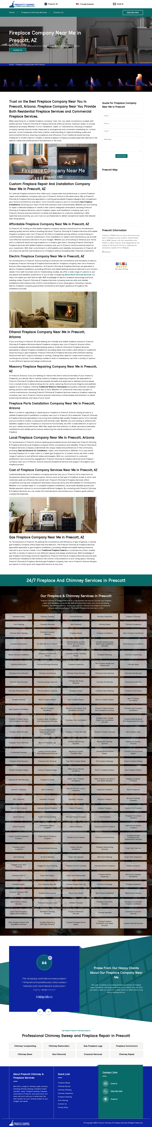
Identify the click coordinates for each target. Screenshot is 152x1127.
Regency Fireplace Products (133, 780)
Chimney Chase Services (76, 673)
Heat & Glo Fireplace (19, 808)
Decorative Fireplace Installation (133, 875)
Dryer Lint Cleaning (76, 857)
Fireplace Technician (133, 884)
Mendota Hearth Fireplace (76, 817)
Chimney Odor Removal (47, 761)
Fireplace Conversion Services (105, 903)
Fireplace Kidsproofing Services (104, 848)
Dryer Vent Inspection (133, 857)
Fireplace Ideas (19, 884)
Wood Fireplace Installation (133, 700)
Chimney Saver (133, 664)
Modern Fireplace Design (18, 770)
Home (11, 12)
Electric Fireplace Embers (104, 770)
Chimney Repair (105, 624)
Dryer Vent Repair (47, 875)
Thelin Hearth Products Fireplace (47, 837)
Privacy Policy (63, 1107)
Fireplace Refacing (105, 655)
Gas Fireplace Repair (76, 700)
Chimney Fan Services (133, 682)
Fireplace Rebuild (18, 700)
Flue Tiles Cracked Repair (76, 761)
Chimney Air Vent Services (19, 780)
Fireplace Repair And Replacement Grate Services (47, 732)
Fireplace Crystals (47, 780)
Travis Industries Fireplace (104, 827)
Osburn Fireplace (76, 808)
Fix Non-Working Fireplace (47, 644)
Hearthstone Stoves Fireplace (133, 827)
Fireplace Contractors (133, 691)
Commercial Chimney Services (76, 743)
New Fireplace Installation (133, 633)
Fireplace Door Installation (76, 720)
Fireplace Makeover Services (76, 913)
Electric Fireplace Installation (47, 709)
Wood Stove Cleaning (133, 893)
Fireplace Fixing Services (47, 903)
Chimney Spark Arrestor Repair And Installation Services (76, 644)
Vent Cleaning (19, 857)
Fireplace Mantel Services (133, 923)
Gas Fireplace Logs (133, 732)
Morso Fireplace (76, 827)
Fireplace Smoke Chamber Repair (76, 655)
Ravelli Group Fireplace (76, 837)
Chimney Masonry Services (47, 691)
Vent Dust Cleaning (104, 857)
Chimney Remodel (104, 913)
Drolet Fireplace (19, 827)
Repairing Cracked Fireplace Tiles (76, 752)
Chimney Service (76, 617)
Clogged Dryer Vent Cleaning (18, 866)
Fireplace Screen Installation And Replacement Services (133, 837)
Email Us (120, 4)
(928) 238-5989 (133, 13)
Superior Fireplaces (18, 790)
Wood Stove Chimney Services (19, 903)
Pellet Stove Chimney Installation (76, 770)
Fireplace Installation (105, 633)
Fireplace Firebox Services (76, 732)
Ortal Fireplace (104, 817)
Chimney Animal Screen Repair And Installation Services (105, 644)
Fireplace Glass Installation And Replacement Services (47, 720)
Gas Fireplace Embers (133, 770)
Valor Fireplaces (47, 790)
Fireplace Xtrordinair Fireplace (133, 817)
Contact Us (58, 12)
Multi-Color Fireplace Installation (76, 780)
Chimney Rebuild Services (47, 848)
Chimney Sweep (19, 617)
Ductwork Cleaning (104, 884)
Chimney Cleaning (47, 617)
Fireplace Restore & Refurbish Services (47, 923)
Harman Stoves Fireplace (47, 808)
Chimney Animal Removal (104, 837)
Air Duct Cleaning (47, 857)
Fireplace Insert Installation (19, 848)
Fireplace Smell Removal (19, 761)
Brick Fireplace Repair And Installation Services (19, 923)
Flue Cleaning (19, 624)
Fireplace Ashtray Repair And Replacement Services (133, 720)
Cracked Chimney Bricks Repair (133, 752)
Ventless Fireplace (76, 903)
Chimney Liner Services (19, 682)
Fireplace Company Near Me (18, 893)
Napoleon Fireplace (76, 799)
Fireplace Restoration (18, 644)
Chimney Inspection (104, 617)
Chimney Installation (133, 624)
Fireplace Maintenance (47, 893)
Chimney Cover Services (104, 673)
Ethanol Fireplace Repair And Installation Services (104, 709)
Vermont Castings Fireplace (133, 799)
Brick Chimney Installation (133, 644)
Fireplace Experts (133, 866)
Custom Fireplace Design (47, 770)
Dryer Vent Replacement (75, 875)
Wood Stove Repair (76, 893)
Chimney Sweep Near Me (76, 884)
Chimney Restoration (19, 664)
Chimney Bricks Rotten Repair (104, 752)
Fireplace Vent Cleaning (105, 691)
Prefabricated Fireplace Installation (133, 709)
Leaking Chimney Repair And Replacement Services (47, 752)
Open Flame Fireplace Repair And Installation (18, 913)
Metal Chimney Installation (18, 655)
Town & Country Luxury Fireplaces (76, 789)
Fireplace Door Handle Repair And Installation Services (104, 720)
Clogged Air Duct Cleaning (47, 866)
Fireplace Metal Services (18, 732)
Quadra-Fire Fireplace (133, 808)
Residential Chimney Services (104, 743)
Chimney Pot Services (104, 682)
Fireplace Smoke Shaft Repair (47, 655)
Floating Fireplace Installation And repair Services (104, 923)
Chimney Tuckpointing (133, 655)
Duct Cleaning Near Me (47, 884)
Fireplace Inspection (76, 664)
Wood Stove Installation (105, 893)
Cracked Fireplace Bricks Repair (76, 923)
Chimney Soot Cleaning (18, 633)
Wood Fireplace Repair (47, 700)
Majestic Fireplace (105, 799)
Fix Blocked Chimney (18, 752)
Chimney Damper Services (47, 682)
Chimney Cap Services (47, 673)
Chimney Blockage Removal (47, 664)
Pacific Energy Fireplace (47, 817)
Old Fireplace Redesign (104, 761)
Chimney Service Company (105, 866)
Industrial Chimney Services (133, 743)
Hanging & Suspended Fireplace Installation (133, 903)
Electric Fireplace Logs (47, 743)
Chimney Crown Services (18, 673)
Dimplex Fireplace (104, 808)
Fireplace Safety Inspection (104, 875)
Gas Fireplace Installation (18, 709)
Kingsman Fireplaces (105, 790)
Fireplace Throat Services (18, 743)
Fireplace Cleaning (133, 617)
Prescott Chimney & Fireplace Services (112, 1123)
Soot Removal (76, 624)
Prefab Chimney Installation (76, 848)
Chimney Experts (18, 875)
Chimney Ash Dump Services (76, 682)
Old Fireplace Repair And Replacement (104, 664)
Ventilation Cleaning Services (47, 913)
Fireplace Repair (76, 633)
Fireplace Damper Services (104, 732)
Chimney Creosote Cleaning (47, 633)
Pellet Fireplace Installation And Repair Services (104, 780)
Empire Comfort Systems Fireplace (18, 837)
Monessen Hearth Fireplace (47, 827)
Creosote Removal (47, 624)
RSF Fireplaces (18, 799)
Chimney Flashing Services (19, 691)
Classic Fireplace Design (133, 761)
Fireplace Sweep (76, 691)
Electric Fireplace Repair (104, 700)
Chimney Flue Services (133, 673)
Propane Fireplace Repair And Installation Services (18, 720)
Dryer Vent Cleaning (133, 848)
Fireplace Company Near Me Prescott (30, 65)
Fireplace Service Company (76, 866)
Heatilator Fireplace (47, 799)
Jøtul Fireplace (18, 817)
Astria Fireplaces (133, 790)
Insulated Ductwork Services (133, 913)
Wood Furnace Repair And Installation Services (76, 709)
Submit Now (121, 156)
